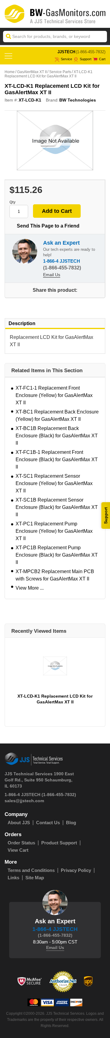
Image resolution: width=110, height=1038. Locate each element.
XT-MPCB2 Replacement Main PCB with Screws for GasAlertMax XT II (55, 575)
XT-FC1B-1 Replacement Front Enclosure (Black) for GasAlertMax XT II (57, 459)
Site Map (34, 877)
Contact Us (48, 822)
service (66, 59)
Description (22, 323)
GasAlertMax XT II (32, 72)
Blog (71, 822)
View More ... (30, 588)
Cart (102, 59)
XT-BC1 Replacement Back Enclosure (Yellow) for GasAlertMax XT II (57, 415)
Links (13, 877)
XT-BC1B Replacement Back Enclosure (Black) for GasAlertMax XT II (57, 436)
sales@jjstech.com (24, 800)
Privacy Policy (76, 870)
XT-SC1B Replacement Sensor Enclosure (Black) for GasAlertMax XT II (57, 507)
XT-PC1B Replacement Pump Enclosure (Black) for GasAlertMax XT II (57, 555)
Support (85, 59)
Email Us (51, 274)
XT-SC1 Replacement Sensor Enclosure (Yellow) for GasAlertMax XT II (54, 483)
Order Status (21, 842)
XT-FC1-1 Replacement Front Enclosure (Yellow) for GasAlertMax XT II (54, 395)
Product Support (59, 842)
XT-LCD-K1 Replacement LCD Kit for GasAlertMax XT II (55, 699)
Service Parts (60, 72)
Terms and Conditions (31, 870)
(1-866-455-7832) (90, 52)
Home (10, 72)
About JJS (19, 822)
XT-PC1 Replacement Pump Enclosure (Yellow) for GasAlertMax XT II (54, 531)
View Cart (18, 850)
